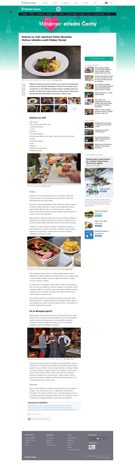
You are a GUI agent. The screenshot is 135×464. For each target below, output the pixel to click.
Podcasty (49, 442)
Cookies (85, 456)
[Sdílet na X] (23, 89)
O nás (89, 14)
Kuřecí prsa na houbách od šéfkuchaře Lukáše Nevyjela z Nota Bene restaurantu (50, 407)
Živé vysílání (49, 438)
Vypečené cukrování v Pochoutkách (101, 131)
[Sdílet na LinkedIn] (23, 94)
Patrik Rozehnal (35, 414)
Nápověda (70, 440)
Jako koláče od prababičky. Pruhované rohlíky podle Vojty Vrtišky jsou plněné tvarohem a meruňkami (103, 103)
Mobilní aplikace (51, 445)
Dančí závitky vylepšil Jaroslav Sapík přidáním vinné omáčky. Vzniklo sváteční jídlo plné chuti (103, 70)
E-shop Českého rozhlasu (94, 155)
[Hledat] (111, 3)
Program (55, 2)
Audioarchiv (99, 9)
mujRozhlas (65, 2)
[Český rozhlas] (29, 3)
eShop (27, 445)
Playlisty (49, 14)
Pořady (32, 14)
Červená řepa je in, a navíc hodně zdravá (104, 93)
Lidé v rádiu (71, 442)
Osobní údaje (92, 456)
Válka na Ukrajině (30, 438)
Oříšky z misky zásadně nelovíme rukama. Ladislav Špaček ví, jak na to (104, 111)
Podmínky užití (101, 456)
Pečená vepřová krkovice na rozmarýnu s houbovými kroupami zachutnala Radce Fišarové (52, 409)
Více (109, 14)
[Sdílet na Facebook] (23, 85)
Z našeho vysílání (99, 14)
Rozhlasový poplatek (74, 449)
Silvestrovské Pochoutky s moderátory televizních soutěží (103, 124)
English (108, 456)
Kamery (98, 10)
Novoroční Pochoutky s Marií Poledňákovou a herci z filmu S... (103, 138)
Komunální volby (30, 440)
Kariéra (70, 445)
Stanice (76, 2)
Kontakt (82, 14)
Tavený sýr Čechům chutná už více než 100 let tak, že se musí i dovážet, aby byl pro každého (104, 78)
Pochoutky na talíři (27, 43)
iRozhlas (45, 2)
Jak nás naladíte (71, 14)
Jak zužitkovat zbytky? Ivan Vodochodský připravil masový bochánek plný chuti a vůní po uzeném (104, 87)
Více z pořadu (90, 120)
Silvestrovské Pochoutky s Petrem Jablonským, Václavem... (103, 146)
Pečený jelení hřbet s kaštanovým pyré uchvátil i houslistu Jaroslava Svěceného (49, 405)
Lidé (55, 14)
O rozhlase (86, 2)
